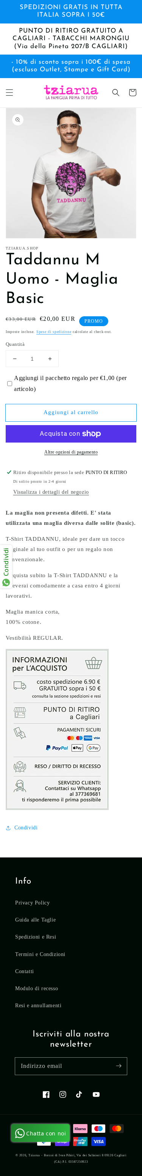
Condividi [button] (25, 828)
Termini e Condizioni (40, 954)
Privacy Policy (32, 903)
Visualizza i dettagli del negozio (51, 492)
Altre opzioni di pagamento (71, 452)
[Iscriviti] (118, 1066)
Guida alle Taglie (35, 920)
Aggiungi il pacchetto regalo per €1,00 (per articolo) (70, 383)
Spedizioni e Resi (35, 937)
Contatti (24, 971)
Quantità (15, 344)
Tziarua (34, 1155)
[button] (9, 92)
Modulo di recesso (36, 988)
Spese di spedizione (53, 332)
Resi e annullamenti (38, 1005)
